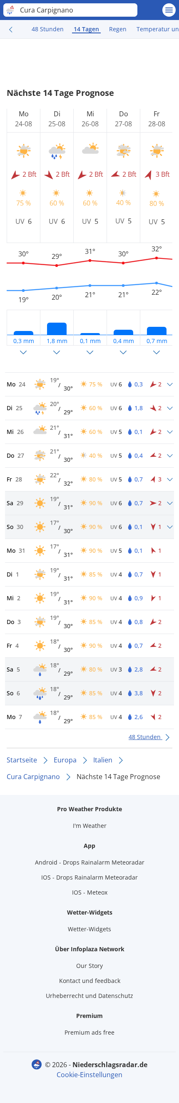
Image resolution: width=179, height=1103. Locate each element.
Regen (118, 29)
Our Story (89, 966)
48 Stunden (48, 29)
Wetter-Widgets (89, 929)
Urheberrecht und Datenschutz (89, 996)
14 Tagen (86, 29)
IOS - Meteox (89, 892)
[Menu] (169, 10)
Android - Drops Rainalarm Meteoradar (89, 862)
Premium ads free (89, 1032)
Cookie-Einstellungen (89, 1074)
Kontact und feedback (89, 981)
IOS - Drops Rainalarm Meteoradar (89, 877)
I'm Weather (90, 826)
